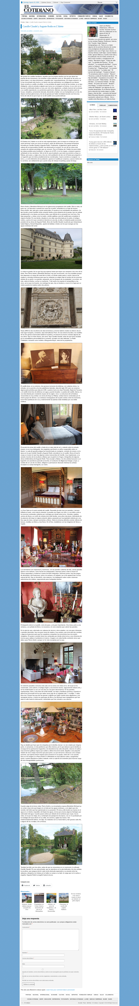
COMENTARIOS (112, 105)
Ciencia (94, 16)
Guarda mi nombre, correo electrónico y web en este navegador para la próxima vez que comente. (50, 972)
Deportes (73, 16)
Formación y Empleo (84, 16)
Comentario (26, 927)
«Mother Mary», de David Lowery (99, 116)
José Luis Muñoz (94, 111)
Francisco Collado (94, 137)
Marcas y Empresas (90, 18)
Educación (42, 18)
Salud (101, 16)
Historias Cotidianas (71, 18)
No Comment (103, 111)
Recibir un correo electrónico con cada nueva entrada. (38, 980)
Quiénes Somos (46, 2)
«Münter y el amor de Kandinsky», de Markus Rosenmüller (51, 908)
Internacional (41, 16)
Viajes (105, 18)
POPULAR (103, 105)
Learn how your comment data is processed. (60, 990)
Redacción (93, 149)
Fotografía (59, 18)
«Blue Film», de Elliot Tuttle (97, 109)
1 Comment (103, 118)
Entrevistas (50, 18)
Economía (51, 16)
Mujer (100, 18)
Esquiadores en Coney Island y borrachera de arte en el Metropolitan (39, 908)
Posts (84, 1002)
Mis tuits (90, 162)
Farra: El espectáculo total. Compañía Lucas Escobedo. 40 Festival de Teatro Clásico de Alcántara (101, 132)
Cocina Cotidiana (26, 18)
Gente (35, 18)
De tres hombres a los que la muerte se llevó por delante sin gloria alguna (76, 897)
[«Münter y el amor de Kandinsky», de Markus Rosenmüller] (51, 898)
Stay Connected (65, 2)
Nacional (32, 16)
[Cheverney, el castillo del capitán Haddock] (64, 898)
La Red (81, 18)
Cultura (58, 16)
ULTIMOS (92, 105)
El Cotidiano (26, 1002)
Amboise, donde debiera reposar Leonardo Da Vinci (27, 907)
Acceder (80, 1002)
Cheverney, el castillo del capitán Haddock (64, 907)
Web (23, 964)
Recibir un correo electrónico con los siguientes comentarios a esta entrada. (44, 976)
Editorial (55, 2)
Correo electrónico (28, 958)
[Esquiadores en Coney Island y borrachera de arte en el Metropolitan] (39, 898)
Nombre (25, 952)
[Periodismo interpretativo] (69, 9)
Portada (24, 16)
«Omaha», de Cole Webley (97, 124)
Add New (89, 1002)
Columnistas (109, 16)
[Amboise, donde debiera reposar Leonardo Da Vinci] (27, 898)
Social (65, 16)
